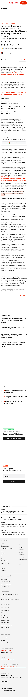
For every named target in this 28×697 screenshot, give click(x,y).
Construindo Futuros (6, 617)
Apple (23, 289)
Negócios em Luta (5, 627)
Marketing (21, 549)
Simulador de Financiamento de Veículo (10, 599)
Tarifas (12, 291)
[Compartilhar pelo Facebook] (4, 45)
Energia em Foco (5, 620)
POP (20, 564)
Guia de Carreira (5, 586)
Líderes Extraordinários (6, 625)
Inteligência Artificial (6, 563)
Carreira (3, 553)
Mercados (13, 23)
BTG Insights (5, 12)
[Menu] (2, 3)
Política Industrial (5, 630)
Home (2, 23)
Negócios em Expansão (6, 642)
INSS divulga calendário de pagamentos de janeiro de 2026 (15, 402)
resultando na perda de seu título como (13, 74)
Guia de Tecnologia (5, 581)
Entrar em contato (6, 650)
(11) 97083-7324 (7, 675)
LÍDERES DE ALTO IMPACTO (7, 548)
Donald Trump (5, 291)
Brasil (2, 551)
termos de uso (4, 683)
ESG (2, 558)
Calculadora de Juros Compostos (8, 597)
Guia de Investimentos (17, 12)
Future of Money (23, 559)
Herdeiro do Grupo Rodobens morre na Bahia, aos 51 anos (15, 391)
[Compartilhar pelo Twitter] (13, 45)
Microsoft (18, 289)
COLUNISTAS (4, 570)
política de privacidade (6, 688)
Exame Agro (22, 554)
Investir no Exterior (5, 622)
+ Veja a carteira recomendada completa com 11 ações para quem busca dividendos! (14, 93)
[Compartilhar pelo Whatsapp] (2, 45)
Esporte (21, 552)
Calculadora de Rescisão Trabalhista (9, 594)
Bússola (3, 615)
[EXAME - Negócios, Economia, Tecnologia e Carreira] (13, 2)
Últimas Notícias (5, 546)
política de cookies (5, 686)
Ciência (21, 562)
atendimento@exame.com (8, 659)
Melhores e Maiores (5, 638)
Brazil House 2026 (5, 610)
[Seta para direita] (24, 11)
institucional (4, 681)
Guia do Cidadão (5, 579)
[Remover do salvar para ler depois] (18, 45)
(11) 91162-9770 (7, 652)
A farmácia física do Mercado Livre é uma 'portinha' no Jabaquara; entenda (15, 396)
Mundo (21, 544)
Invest (4, 8)
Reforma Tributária (5, 608)
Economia (3, 556)
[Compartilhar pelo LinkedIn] (7, 45)
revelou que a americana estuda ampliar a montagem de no (13, 178)
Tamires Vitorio (7, 52)
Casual (21, 547)
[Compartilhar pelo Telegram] (10, 45)
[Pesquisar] (5, 3)
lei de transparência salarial (8, 690)
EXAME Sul (3, 612)
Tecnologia (22, 557)
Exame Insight (4, 560)
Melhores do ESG (5, 640)
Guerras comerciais (20, 291)
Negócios (3, 568)
